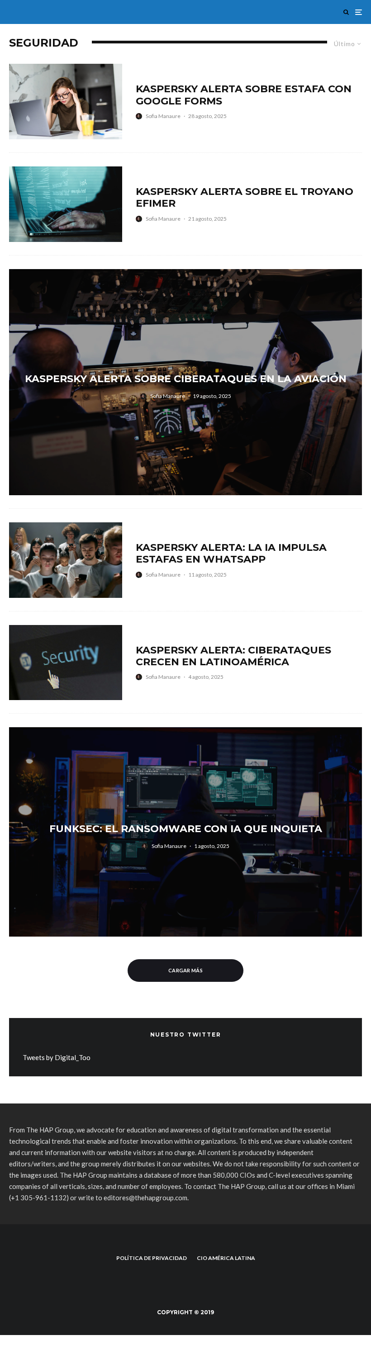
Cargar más (185, 970)
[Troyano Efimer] (65, 204)
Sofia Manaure (163, 116)
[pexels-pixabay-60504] (65, 663)
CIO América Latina (226, 1258)
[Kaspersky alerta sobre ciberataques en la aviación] (185, 382)
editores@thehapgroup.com (145, 1197)
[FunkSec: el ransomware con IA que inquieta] (185, 832)
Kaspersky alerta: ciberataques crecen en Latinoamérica (233, 656)
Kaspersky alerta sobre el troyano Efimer (244, 197)
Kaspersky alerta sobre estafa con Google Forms (244, 95)
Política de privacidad (151, 1258)
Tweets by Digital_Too (56, 1057)
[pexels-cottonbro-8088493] (65, 560)
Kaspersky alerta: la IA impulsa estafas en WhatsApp (231, 553)
